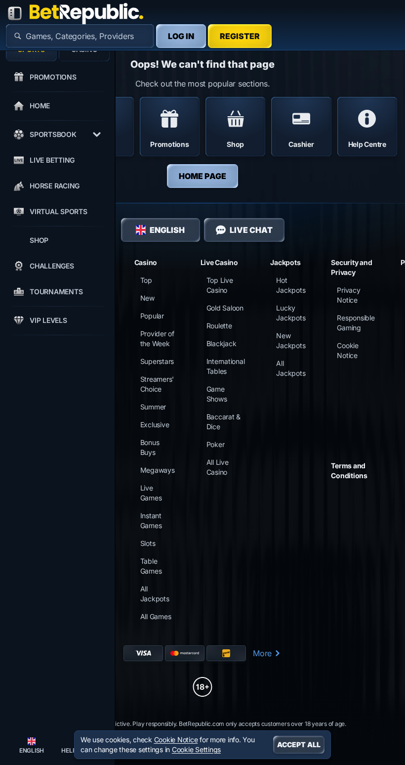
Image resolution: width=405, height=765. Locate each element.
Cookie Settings (196, 750)
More (262, 653)
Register (240, 36)
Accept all (299, 744)
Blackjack (221, 343)
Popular (152, 316)
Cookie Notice (176, 739)
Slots (148, 543)
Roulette (219, 325)
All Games (155, 616)
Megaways (157, 470)
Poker (215, 444)
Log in (181, 36)
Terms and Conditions (349, 470)
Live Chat (251, 230)
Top (146, 280)
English (167, 230)
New (147, 298)
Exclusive (154, 424)
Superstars (157, 361)
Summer (153, 407)
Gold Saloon (224, 308)
